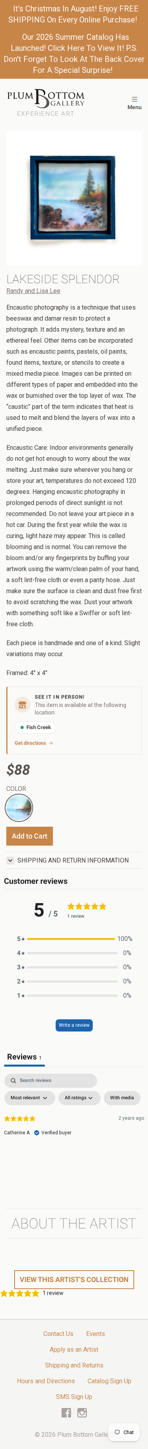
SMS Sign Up (74, 1397)
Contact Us (58, 1334)
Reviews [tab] (24, 1056)
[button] (74, 939)
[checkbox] (122, 1098)
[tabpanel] (74, 1132)
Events (95, 1334)
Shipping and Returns (74, 1365)
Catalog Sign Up (109, 1381)
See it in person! (60, 697)
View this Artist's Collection (74, 1279)
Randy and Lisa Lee (33, 291)
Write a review (74, 1025)
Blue (12, 799)
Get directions (30, 743)
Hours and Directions (46, 1381)
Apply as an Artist (74, 1349)
